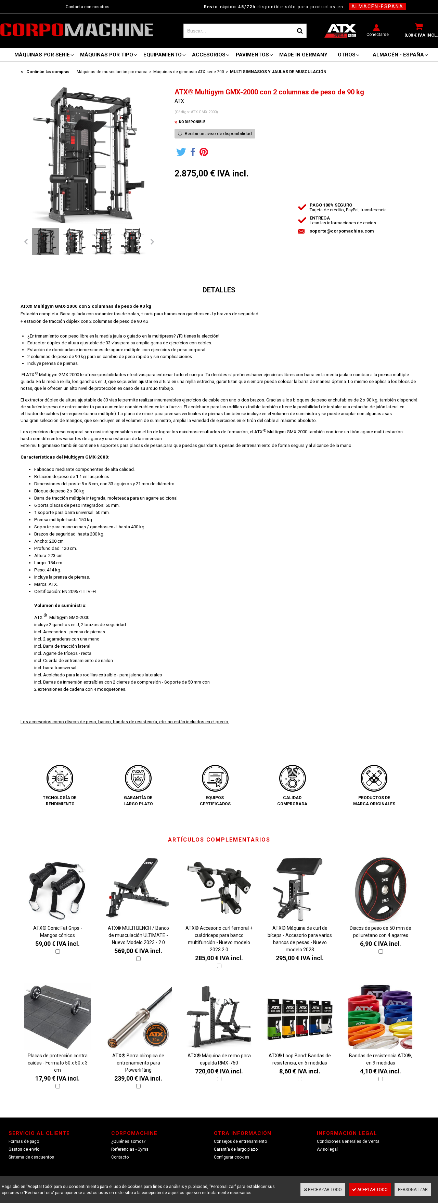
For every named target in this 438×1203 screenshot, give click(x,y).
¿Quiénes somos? (128, 1141)
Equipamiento (162, 55)
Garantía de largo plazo (236, 1149)
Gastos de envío (24, 1149)
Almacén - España (398, 55)
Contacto (120, 1157)
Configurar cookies (231, 1157)
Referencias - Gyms (130, 1149)
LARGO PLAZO (138, 804)
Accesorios (209, 55)
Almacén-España (377, 6)
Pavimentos (252, 55)
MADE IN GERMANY (303, 55)
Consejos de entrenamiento (240, 1141)
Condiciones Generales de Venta (348, 1141)
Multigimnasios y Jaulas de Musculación (278, 71)
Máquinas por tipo (106, 55)
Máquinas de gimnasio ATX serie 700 (188, 71)
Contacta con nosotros (88, 6)
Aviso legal (327, 1149)
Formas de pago (24, 1141)
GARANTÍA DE (138, 797)
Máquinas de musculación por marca (112, 71)
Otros (347, 55)
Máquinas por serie (42, 55)
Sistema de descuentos (31, 1157)
